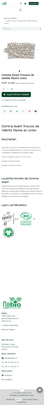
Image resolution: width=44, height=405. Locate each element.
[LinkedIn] (17, 111)
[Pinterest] (29, 111)
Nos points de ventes (10, 347)
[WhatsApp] (23, 111)
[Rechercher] (40, 29)
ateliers (4, 349)
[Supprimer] (4, 89)
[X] (10, 111)
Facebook (8, 375)
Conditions (6, 106)
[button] (3, 50)
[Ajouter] (12, 89)
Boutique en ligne (8, 344)
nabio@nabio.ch (10, 358)
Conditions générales (10, 325)
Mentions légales (8, 329)
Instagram (8, 379)
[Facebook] (4, 111)
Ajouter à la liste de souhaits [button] (15, 100)
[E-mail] (35, 111)
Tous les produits (9, 18)
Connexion (33, 3)
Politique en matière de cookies (22, 395)
